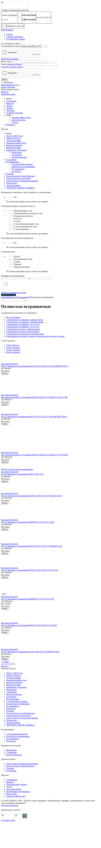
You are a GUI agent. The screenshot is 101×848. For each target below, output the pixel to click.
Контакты (10, 125)
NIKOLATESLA (13, 138)
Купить (5, 374)
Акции (9, 106)
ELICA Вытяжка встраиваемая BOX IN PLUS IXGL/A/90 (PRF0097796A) (34, 416)
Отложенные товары (15, 39)
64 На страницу (13, 352)
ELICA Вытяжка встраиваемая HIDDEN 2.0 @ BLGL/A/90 (27, 599)
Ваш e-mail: (6, 61)
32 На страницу (13, 350)
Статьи (15, 122)
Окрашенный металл (23, 216)
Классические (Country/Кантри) (20, 176)
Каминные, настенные (16, 150)
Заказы (9, 34)
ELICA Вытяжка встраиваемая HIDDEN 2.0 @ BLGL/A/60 (27, 522)
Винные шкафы (13, 148)
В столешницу (18, 169)
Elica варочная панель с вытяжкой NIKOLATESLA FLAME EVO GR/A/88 (34, 455)
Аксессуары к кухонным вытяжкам (22, 181)
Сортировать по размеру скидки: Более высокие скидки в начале (35, 336)
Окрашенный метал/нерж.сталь (28, 213)
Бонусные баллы (13, 789)
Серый (17, 262)
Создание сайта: (8, 820)
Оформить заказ (8, 94)
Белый (17, 256)
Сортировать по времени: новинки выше (24, 322)
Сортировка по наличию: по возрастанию (25, 334)
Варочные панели (14, 145)
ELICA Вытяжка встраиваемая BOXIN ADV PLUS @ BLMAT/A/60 (31, 496)
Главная (4, 297)
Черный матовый (22, 267)
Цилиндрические (19, 157)
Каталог (12, 297)
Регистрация (12, 59)
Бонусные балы (19, 120)
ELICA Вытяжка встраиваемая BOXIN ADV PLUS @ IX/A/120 (29, 570)
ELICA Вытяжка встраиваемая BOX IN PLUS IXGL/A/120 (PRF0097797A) (34, 366)
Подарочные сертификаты (18, 791)
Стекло (17, 221)
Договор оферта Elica (21, 117)
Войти (4, 59)
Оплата (9, 108)
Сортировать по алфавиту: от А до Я (22, 324)
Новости (10, 103)
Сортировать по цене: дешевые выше (23, 329)
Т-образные (17, 155)
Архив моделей (13, 185)
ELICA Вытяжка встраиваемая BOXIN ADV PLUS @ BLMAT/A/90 (31, 546)
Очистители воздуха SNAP (18, 178)
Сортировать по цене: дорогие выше (22, 331)
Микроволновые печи (16, 143)
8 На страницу (12, 345)
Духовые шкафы (13, 141)
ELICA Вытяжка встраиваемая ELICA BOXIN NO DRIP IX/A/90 (30, 652)
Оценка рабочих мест (16, 796)
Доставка (10, 110)
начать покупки (8, 87)
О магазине (11, 101)
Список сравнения (14, 37)
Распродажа (11, 183)
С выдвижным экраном (22, 164)
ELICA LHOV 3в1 (14, 136)
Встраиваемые (12, 162)
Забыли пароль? (15, 64)
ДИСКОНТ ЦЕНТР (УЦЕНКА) (20, 188)
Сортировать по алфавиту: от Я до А (22, 327)
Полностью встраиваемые (23, 167)
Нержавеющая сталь (23, 211)
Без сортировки (13, 317)
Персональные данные (16, 784)
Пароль (4, 64)
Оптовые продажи (14, 113)
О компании (11, 780)
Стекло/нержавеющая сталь (26, 224)
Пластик (18, 219)
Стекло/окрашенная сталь (25, 226)
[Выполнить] (47, 46)
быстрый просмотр (9, 364)
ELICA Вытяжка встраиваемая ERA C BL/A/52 (22, 474)
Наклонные (17, 152)
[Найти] (26, 300)
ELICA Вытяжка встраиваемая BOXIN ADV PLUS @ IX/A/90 (29, 625)
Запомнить (8, 82)
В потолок (16, 171)
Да (15, 197)
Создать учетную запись (12, 67)
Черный (17, 264)
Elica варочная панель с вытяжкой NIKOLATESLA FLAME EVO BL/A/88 (34, 397)
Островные (11, 159)
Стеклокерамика (21, 229)
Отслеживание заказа (10, 46)
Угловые (10, 174)
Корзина (5, 92)
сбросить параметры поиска (13, 292)
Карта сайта (11, 794)
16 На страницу (13, 347)
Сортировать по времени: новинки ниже (24, 320)
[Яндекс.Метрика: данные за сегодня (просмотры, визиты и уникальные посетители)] (9, 805)
